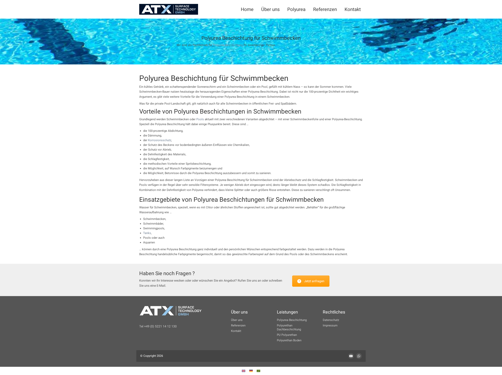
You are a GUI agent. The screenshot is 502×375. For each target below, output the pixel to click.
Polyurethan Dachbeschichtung (289, 327)
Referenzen (238, 325)
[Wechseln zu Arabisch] (258, 370)
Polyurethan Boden (289, 340)
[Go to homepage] (168, 9)
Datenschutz (331, 320)
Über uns (237, 320)
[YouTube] (351, 356)
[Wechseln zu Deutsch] (251, 370)
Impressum (330, 325)
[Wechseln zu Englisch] (243, 370)
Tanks (147, 233)
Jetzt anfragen (314, 281)
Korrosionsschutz (159, 140)
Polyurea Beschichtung (228, 45)
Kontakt (236, 331)
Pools (200, 119)
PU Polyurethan (287, 335)
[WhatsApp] (359, 356)
